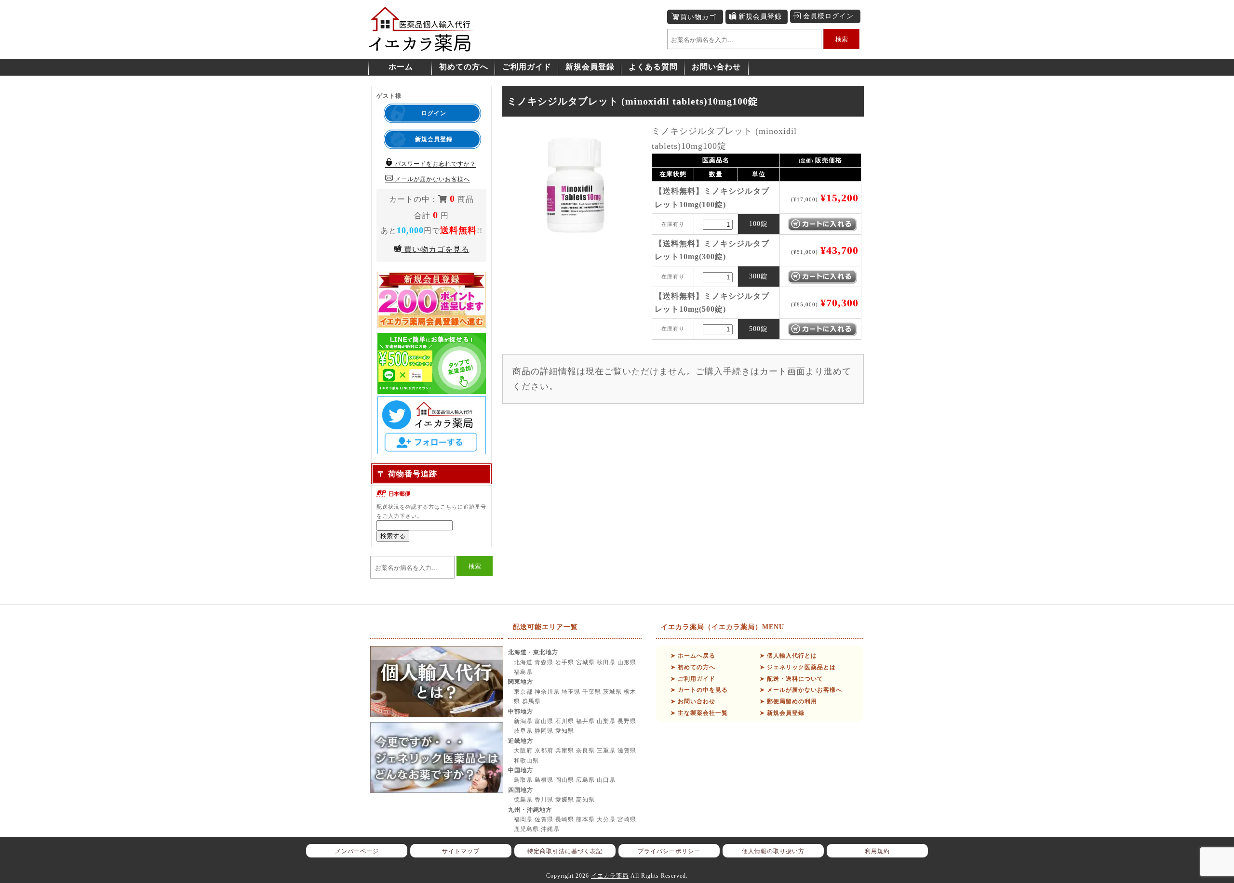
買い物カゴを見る (435, 249)
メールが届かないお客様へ (431, 179)
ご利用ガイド (526, 67)
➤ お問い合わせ (693, 701)
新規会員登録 (760, 16)
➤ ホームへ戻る (693, 655)
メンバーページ (357, 851)
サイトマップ (461, 851)
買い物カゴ (698, 17)
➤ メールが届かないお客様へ (801, 689)
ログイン (433, 113)
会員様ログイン (828, 16)
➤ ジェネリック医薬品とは (798, 667)
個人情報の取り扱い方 (773, 851)
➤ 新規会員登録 (782, 713)
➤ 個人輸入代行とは (788, 655)
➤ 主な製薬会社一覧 (699, 713)
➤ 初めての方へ (693, 667)
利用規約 (877, 851)
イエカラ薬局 (610, 875)
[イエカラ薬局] (422, 46)
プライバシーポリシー (669, 851)
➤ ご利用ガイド (693, 678)
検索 (841, 39)
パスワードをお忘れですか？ (434, 163)
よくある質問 (653, 67)
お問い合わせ (716, 67)
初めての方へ (463, 67)
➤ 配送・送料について (791, 678)
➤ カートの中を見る (699, 689)
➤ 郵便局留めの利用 (788, 701)
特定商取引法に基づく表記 (565, 851)
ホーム (401, 67)
